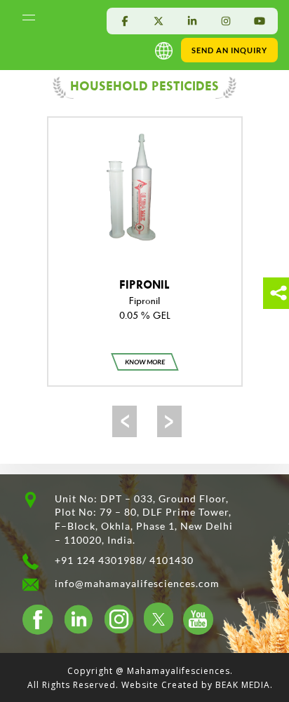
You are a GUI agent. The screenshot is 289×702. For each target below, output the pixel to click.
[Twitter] (158, 21)
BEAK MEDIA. (244, 685)
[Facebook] (125, 21)
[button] (166, 49)
